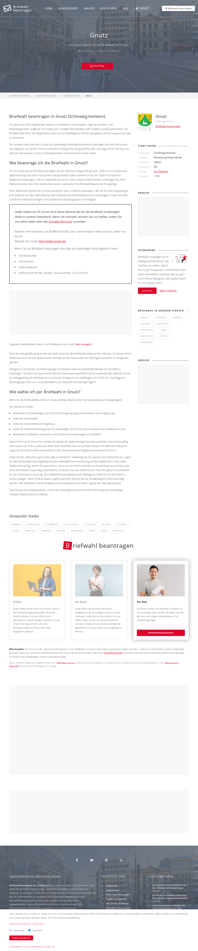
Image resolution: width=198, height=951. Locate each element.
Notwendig (18, 930)
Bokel (104, 530)
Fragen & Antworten (116, 899)
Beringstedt (77, 530)
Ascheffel (122, 524)
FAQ (125, 8)
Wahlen (89, 8)
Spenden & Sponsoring (118, 908)
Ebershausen (147, 336)
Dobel (164, 330)
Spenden (147, 290)
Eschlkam (145, 323)
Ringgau (144, 317)
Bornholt (17, 524)
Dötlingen (160, 317)
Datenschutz (112, 890)
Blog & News (108, 8)
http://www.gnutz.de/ (52, 241)
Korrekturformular (60, 221)
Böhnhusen (33, 524)
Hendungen (146, 342)
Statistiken (37, 930)
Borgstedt (118, 530)
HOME (48, 8)
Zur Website (161, 171)
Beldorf (61, 530)
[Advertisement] (70, 313)
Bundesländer (68, 8)
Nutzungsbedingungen (118, 894)
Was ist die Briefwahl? (117, 903)
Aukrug (15, 530)
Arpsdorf (106, 524)
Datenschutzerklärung (19, 923)
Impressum (112, 885)
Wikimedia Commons (66, 662)
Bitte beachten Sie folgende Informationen (100, 51)
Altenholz (90, 524)
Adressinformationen (161, 632)
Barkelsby (46, 530)
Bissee (92, 530)
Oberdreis (177, 317)
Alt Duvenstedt (71, 524)
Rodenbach (162, 323)
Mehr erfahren (168, 290)
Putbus (163, 336)
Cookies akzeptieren (21, 938)
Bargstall (30, 530)
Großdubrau (147, 330)
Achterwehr (51, 524)
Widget (144, 8)
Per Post (98, 66)
